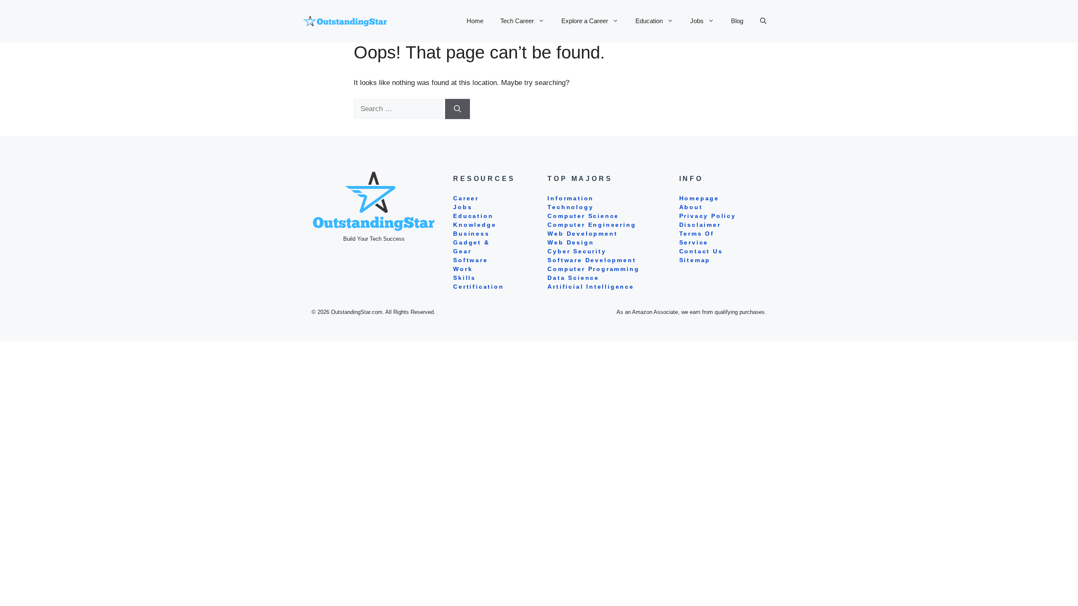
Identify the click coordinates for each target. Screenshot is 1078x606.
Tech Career (517, 20)
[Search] (457, 109)
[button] (763, 21)
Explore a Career (584, 20)
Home (475, 20)
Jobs (697, 20)
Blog (737, 20)
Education (649, 20)
